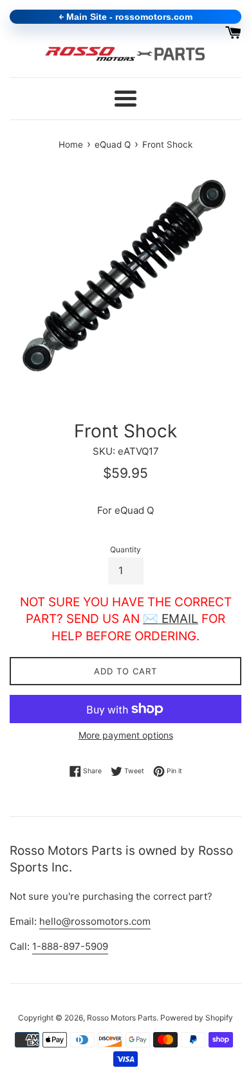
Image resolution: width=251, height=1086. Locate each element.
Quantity (125, 549)
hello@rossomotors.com (95, 921)
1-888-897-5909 (70, 946)
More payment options (126, 735)
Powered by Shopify (196, 1017)
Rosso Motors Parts (121, 1017)
